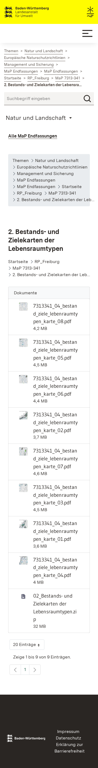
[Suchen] (87, 98)
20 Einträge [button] (28, 646)
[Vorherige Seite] (15, 669)
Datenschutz (68, 738)
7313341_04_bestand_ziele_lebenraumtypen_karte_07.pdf (55, 458)
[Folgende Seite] (35, 669)
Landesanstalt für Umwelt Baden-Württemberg (36, 12)
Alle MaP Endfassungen (32, 136)
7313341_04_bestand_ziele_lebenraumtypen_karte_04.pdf (55, 567)
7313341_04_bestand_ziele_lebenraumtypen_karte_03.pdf (55, 495)
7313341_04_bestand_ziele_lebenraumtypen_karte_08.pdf (55, 313)
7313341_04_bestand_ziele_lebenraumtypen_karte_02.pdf (55, 422)
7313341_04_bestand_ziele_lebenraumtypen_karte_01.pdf (55, 531)
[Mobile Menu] (87, 33)
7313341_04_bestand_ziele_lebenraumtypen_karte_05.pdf (55, 350)
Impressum (68, 731)
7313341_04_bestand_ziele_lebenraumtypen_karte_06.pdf (55, 386)
